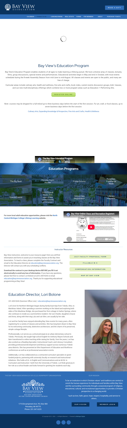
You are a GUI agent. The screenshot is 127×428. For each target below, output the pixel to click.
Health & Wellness (92, 111)
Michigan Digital (80, 416)
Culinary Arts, (33, 111)
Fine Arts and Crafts (76, 111)
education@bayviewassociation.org (45, 263)
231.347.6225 (35, 409)
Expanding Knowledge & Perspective (53, 111)
